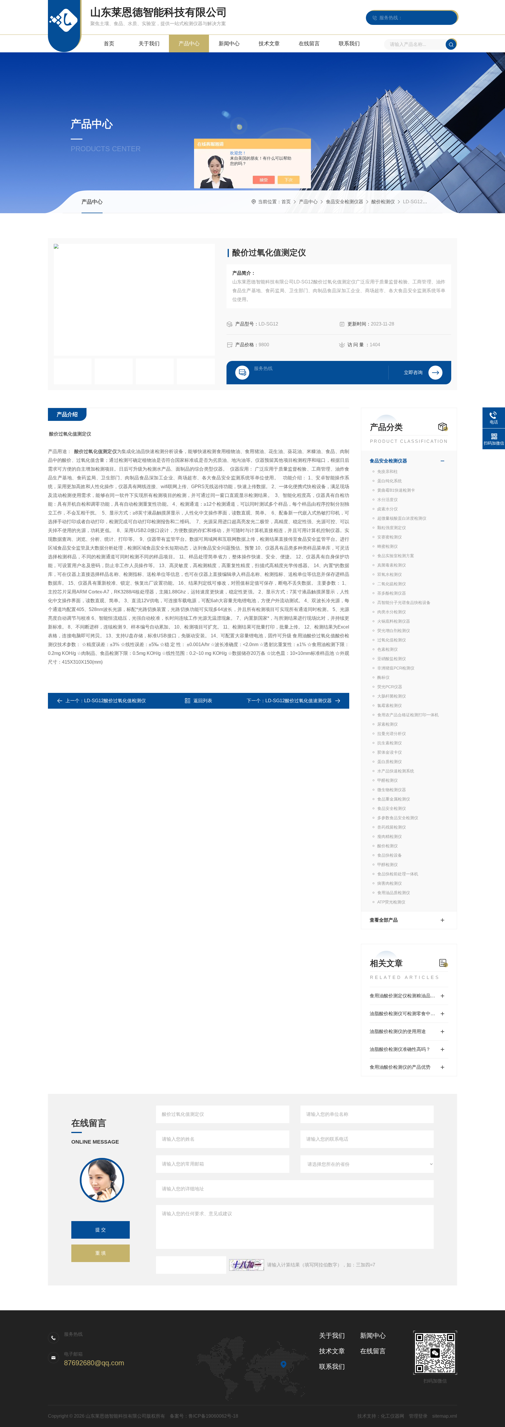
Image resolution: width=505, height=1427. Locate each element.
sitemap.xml (444, 1416)
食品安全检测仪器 (344, 201)
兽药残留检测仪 (391, 827)
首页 (109, 44)
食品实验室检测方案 (395, 555)
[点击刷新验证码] (246, 1265)
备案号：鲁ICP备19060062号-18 (204, 1416)
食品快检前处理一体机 (397, 874)
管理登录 (418, 1416)
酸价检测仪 (383, 201)
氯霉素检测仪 (389, 705)
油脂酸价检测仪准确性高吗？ (400, 1049)
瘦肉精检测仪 (389, 836)
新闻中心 (229, 44)
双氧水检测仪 (389, 574)
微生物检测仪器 (391, 789)
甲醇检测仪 (387, 864)
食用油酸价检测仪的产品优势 (400, 1067)
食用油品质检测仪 (393, 892)
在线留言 (309, 44)
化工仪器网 (392, 1416)
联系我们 (349, 44)
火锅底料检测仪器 (393, 621)
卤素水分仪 (387, 509)
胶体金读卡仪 (389, 752)
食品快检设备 (389, 855)
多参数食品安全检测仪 (397, 817)
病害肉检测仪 (389, 883)
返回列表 (202, 700)
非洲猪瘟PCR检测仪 (395, 668)
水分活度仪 (387, 499)
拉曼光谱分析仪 (391, 733)
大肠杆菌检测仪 (391, 696)
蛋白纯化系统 (389, 480)
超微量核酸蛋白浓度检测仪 (401, 518)
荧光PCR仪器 (389, 686)
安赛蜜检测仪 (389, 537)
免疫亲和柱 (387, 471)
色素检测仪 (387, 649)
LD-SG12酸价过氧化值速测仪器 (298, 700)
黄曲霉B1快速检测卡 (396, 490)
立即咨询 (413, 372)
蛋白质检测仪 (389, 761)
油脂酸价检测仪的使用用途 (398, 1031)
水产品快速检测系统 (395, 771)
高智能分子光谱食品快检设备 (403, 602)
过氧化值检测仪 (391, 640)
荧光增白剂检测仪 (393, 630)
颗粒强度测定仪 (391, 527)
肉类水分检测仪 (391, 612)
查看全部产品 (384, 920)
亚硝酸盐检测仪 (391, 658)
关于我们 (149, 44)
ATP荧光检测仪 (391, 902)
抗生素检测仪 (389, 743)
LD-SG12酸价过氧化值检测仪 (115, 700)
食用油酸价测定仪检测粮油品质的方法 (409, 995)
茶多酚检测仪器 (391, 593)
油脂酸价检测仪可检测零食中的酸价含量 (409, 1013)
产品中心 (189, 44)
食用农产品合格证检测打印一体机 (408, 714)
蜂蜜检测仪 (387, 546)
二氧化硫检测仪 (391, 583)
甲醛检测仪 (387, 780)
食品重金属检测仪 (393, 799)
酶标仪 (383, 677)
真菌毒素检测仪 (391, 565)
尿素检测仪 (387, 724)
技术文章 (269, 44)
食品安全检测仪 (391, 808)
